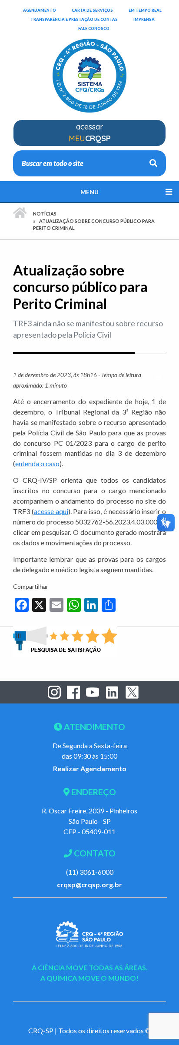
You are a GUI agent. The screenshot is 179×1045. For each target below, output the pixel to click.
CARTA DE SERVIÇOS (92, 10)
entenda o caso (37, 463)
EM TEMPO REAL (145, 10)
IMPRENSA (144, 19)
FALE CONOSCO (93, 28)
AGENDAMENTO (39, 10)
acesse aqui (51, 511)
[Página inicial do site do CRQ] (89, 70)
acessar (90, 132)
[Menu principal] (89, 192)
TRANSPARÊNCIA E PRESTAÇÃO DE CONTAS (74, 19)
